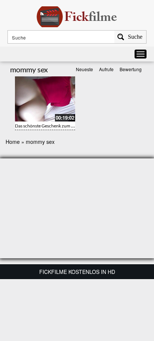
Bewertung (131, 69)
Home (13, 141)
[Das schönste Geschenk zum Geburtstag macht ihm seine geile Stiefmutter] (45, 98)
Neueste (84, 69)
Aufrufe (106, 69)
